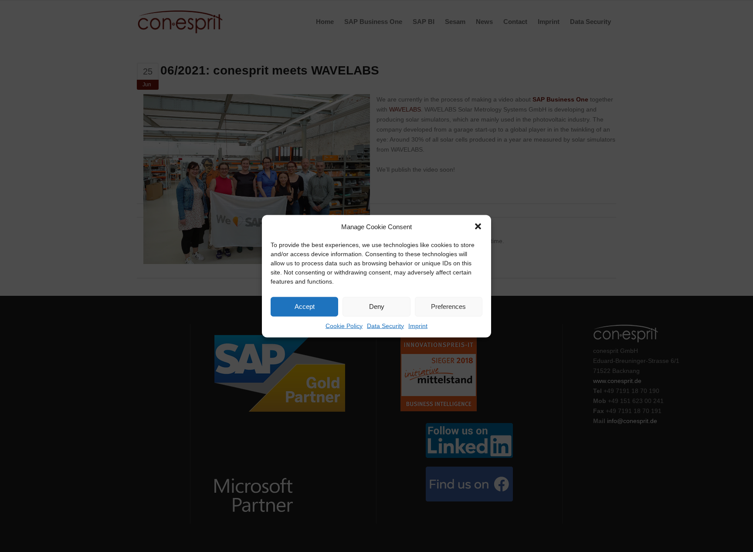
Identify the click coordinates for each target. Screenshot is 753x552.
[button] (478, 226)
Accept (305, 306)
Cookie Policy (344, 325)
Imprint (417, 325)
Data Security (385, 325)
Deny (376, 306)
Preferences (448, 306)
